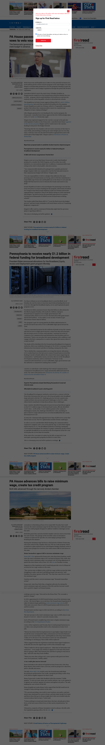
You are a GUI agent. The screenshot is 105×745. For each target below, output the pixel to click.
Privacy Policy (39, 45)
